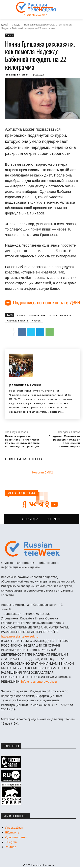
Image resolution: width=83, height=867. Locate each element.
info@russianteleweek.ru (39, 681)
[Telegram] (40, 332)
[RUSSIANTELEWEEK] (36, 7)
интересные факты (60, 314)
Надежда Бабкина (17, 320)
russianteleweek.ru (36, 15)
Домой (4, 24)
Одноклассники (16, 837)
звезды (21, 314)
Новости (36, 320)
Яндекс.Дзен (14, 827)
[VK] (22, 332)
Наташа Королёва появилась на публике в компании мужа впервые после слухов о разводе (22, 441)
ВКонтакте (12, 832)
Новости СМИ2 (42, 472)
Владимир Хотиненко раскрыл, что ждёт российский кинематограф (64, 441)
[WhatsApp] (50, 332)
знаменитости (37, 314)
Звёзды (16, 24)
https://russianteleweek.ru (19, 636)
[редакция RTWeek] (21, 365)
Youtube (10, 847)
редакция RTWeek (17, 74)
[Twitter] (31, 332)
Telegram (11, 842)
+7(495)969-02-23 (35, 614)
